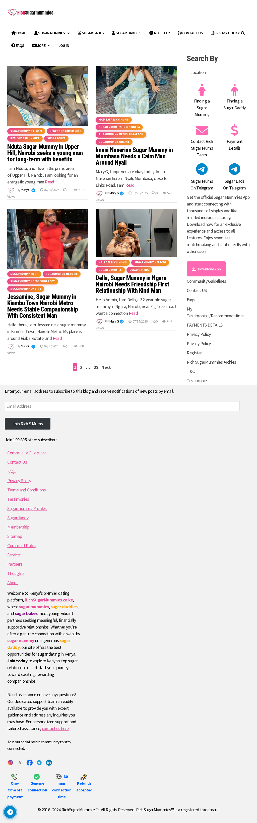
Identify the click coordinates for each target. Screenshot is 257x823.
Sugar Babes (92, 32)
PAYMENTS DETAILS (204, 325)
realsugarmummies (24, 138)
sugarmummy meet (24, 274)
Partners (14, 564)
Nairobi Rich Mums (113, 262)
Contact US (192, 32)
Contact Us (17, 462)
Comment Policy (21, 545)
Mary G (25, 189)
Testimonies (197, 380)
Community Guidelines (206, 281)
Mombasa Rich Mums (114, 119)
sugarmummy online (114, 142)
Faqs (19, 45)
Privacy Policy (227, 32)
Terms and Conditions (26, 490)
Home (21, 32)
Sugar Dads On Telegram (234, 184)
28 (96, 367)
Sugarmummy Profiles (27, 508)
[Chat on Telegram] (10, 812)
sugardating (139, 270)
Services (14, 555)
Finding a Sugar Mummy (202, 107)
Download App (209, 268)
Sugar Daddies (128, 32)
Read (49, 182)
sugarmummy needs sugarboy (121, 134)
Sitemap (14, 536)
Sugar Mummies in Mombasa (119, 127)
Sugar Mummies (51, 32)
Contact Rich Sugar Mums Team (202, 148)
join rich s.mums (27, 424)
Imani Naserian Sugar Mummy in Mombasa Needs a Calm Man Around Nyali (134, 156)
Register (162, 32)
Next (106, 367)
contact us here (55, 728)
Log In (63, 45)
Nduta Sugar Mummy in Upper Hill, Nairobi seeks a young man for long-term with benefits (45, 153)
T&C (191, 371)
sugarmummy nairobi (26, 131)
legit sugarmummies (65, 131)
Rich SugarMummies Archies (211, 362)
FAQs (11, 471)
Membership (18, 527)
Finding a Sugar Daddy (234, 104)
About (12, 582)
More (40, 45)
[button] (33, 190)
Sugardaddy (17, 518)
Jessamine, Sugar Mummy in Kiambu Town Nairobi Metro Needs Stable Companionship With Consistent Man (42, 306)
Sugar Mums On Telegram (201, 184)
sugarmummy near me (62, 274)
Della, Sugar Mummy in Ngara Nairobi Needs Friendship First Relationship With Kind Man (132, 284)
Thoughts (15, 573)
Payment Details (234, 144)
